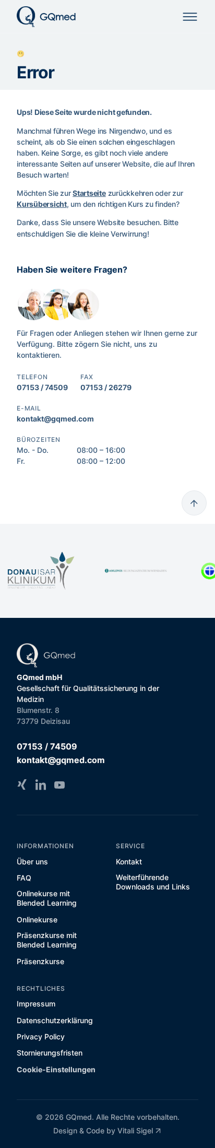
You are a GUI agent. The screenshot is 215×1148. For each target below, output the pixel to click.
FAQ (24, 877)
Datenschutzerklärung (55, 1020)
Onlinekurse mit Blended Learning (47, 898)
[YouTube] (59, 784)
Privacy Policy (41, 1036)
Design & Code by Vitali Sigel (103, 1130)
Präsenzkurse (40, 961)
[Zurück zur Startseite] (46, 16)
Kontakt (129, 861)
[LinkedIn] (40, 784)
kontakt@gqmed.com (55, 418)
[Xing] (22, 784)
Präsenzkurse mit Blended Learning (47, 940)
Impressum (36, 1003)
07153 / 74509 (42, 387)
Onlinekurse (37, 919)
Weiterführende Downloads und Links (153, 882)
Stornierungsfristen (49, 1052)
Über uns (32, 861)
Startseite (89, 193)
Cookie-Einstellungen (56, 1069)
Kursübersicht (42, 204)
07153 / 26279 (106, 387)
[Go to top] (194, 503)
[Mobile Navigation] (190, 16)
